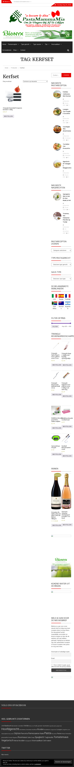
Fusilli (35, 726)
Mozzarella (10, 733)
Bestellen (8, 116)
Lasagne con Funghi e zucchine (66, 111)
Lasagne (59, 729)
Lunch (68, 729)
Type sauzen (37, 44)
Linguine (64, 729)
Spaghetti (39, 737)
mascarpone (4, 733)
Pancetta (24, 733)
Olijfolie (17, 733)
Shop (15, 50)
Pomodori (68, 733)
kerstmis (28, 729)
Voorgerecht (28, 740)
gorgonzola (59, 726)
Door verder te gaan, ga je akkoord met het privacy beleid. (61, 665)
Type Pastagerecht (61, 258)
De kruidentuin (6, 50)
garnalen (39, 726)
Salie (29, 737)
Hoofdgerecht (10, 729)
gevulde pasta (53, 726)
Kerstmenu (22, 729)
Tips (46, 44)
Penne (59, 733)
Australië (61, 307)
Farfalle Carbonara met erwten (67, 94)
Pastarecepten (12, 44)
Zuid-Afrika (54, 307)
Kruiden (40, 729)
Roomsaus (22, 737)
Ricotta (10, 737)
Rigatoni (15, 737)
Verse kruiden (19, 740)
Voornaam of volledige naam (60, 651)
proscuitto (4, 737)
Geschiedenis (46, 726)
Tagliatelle (49, 737)
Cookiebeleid (37, 764)
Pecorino (54, 733)
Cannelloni (20, 726)
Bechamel (14, 726)
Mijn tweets (5, 754)
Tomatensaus (61, 736)
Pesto (63, 733)
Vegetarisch (7, 740)
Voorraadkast (55, 44)
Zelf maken (47, 741)
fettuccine (31, 726)
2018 (2, 726)
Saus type (56, 272)
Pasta (47, 733)
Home (4, 44)
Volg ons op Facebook (13, 705)
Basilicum (7, 726)
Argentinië (67, 307)
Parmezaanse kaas (36, 733)
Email (53, 658)
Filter (55, 326)
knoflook (34, 729)
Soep (32, 737)
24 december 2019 (66, 231)
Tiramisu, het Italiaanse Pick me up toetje (66, 218)
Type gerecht (25, 44)
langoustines (53, 729)
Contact (22, 50)
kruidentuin (47, 729)
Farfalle (26, 726)
